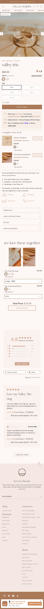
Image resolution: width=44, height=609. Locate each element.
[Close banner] (40, 601)
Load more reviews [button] (22, 455)
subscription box (28, 514)
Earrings (5, 517)
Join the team (27, 584)
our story (25, 557)
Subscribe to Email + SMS (31, 517)
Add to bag (22, 107)
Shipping (25, 524)
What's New (30, 10)
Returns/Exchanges (29, 527)
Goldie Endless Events (30, 564)
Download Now (35, 603)
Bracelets (6, 524)
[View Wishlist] (37, 6)
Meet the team (27, 561)
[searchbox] (15, 372)
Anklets (5, 530)
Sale (3, 537)
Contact (25, 544)
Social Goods (27, 580)
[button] (3, 6)
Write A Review (22, 364)
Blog (24, 574)
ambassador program (29, 554)
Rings (4, 527)
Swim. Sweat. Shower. (29, 537)
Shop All (5, 540)
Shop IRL (25, 577)
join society (18, 10)
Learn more (12, 126)
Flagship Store (27, 570)
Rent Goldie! (26, 567)
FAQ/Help (25, 520)
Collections (6, 510)
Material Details (37, 76)
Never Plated (26, 534)
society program (28, 510)
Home (3, 60)
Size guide (25, 530)
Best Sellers (10, 60)
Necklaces (6, 520)
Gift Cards (6, 534)
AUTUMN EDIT (6, 10)
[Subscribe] (40, 497)
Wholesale (26, 540)
